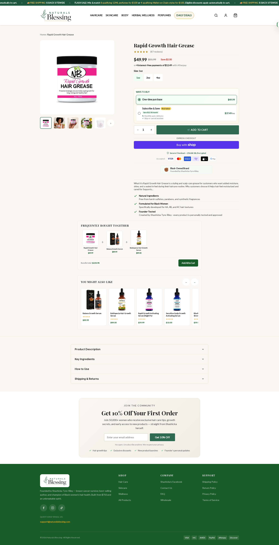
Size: (138, 70)
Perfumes (164, 15)
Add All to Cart (188, 263)
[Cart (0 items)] (235, 15)
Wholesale (165, 500)
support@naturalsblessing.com (55, 521)
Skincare (112, 15)
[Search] (216, 15)
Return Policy (209, 488)
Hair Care (123, 481)
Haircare (96, 15)
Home (43, 34)
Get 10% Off (162, 437)
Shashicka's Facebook (171, 481)
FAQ (162, 494)
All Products (125, 500)
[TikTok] (61, 507)
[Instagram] (52, 507)
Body (124, 15)
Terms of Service (210, 500)
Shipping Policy (209, 481)
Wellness (123, 494)
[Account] (225, 15)
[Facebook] (43, 507)
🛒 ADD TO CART (197, 129)
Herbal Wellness (143, 15)
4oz (158, 77)
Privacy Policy (209, 494)
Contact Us (166, 488)
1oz (138, 77)
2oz (148, 77)
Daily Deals (184, 15)
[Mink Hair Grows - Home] (56, 15)
